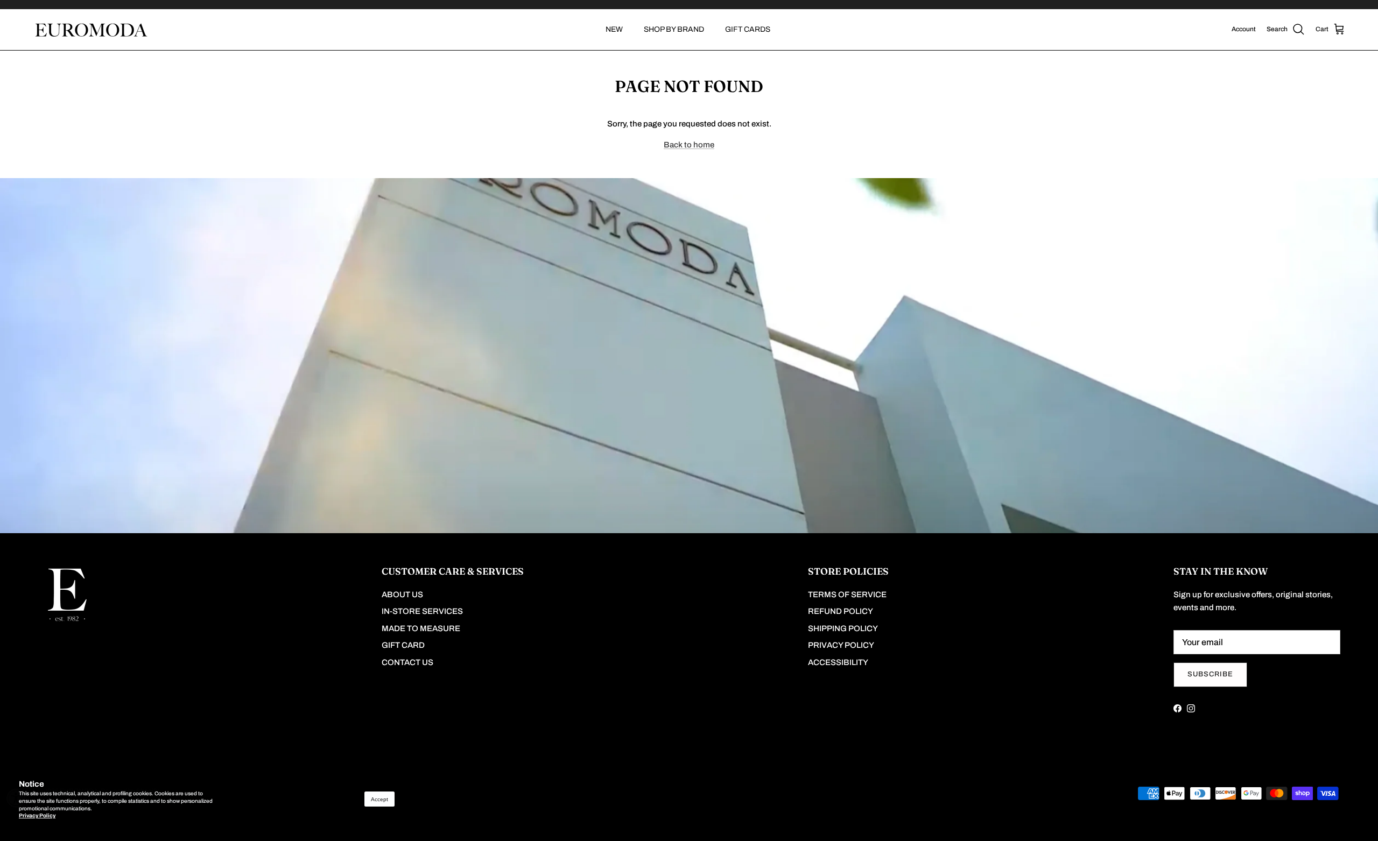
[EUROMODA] (90, 29)
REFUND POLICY (840, 611)
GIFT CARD (403, 645)
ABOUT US (402, 594)
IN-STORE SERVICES (422, 611)
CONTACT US (407, 662)
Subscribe (1210, 674)
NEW (614, 29)
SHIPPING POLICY (843, 628)
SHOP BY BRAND (674, 29)
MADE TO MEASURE (421, 628)
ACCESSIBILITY (838, 662)
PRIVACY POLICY (841, 645)
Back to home (689, 144)
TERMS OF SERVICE (847, 594)
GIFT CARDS (747, 29)
